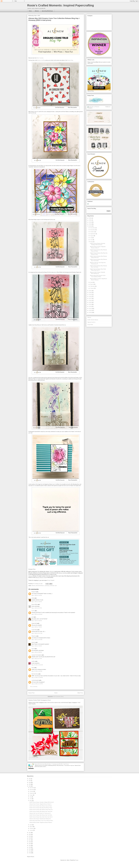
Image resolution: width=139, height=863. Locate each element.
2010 (90, 312)
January (92, 288)
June (91, 239)
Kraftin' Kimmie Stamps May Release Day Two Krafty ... (98, 266)
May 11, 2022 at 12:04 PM (37, 677)
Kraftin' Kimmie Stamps (92, 319)
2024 (90, 222)
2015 (90, 302)
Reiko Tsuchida (40, 58)
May (91, 241)
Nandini (33, 642)
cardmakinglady (35, 680)
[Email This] (46, 583)
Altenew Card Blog (41, 60)
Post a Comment (33, 686)
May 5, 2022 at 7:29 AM (37, 627)
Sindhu (33, 661)
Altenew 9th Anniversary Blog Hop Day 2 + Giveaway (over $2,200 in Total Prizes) (51, 764)
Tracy (33, 667)
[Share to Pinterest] (51, 583)
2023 (90, 224)
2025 (90, 220)
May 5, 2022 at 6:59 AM (37, 620)
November (92, 229)
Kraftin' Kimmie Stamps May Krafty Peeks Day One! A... (98, 269)
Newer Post (31, 693)
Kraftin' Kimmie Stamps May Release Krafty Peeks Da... (98, 257)
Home (30, 10)
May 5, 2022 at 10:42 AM (37, 639)
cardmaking (46, 585)
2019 (90, 294)
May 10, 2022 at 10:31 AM (37, 664)
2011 (90, 310)
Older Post (80, 693)
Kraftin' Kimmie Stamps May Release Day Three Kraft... (98, 260)
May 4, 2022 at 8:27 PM (37, 608)
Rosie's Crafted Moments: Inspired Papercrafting (60, 5)
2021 (90, 290)
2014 (90, 304)
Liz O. (33, 610)
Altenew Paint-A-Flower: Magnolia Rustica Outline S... (97, 247)
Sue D (33, 648)
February (92, 286)
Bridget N (34, 591)
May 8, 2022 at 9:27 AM (37, 658)
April (91, 282)
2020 (90, 292)
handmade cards (53, 585)
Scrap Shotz (90, 324)
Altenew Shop (70, 60)
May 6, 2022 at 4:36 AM (37, 645)
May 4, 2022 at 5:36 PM (37, 601)
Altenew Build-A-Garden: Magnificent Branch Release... (98, 279)
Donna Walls (34, 604)
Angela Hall (34, 623)
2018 (90, 296)
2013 (90, 306)
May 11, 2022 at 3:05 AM (37, 671)
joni (32, 617)
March (91, 284)
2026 (90, 218)
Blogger (76, 860)
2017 (90, 298)
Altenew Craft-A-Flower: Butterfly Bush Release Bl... (97, 273)
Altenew (37, 10)
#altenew (33, 585)
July (91, 237)
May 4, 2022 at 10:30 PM (37, 614)
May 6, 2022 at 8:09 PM (37, 652)
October (92, 231)
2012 (90, 308)
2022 (90, 226)
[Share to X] (49, 583)
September (93, 233)
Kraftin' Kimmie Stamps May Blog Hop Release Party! (40, 807)
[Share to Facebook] (50, 583)
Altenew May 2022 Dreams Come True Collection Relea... (97, 276)
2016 (90, 300)
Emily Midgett (50, 580)
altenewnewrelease (40, 585)
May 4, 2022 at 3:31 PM (37, 595)
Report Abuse (30, 856)
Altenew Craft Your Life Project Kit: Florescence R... (98, 263)
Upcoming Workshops (47, 10)
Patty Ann (34, 636)
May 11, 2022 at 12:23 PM (37, 683)
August (92, 235)
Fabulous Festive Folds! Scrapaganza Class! (39, 700)
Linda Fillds (34, 629)
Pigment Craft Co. (91, 322)
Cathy (33, 598)
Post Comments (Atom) (58, 696)
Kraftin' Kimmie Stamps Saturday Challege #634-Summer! (97, 244)
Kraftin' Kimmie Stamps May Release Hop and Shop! (40, 805)
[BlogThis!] (47, 583)
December (92, 227)
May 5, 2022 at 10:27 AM (37, 633)
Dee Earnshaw (35, 673)
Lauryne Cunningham (36, 655)
